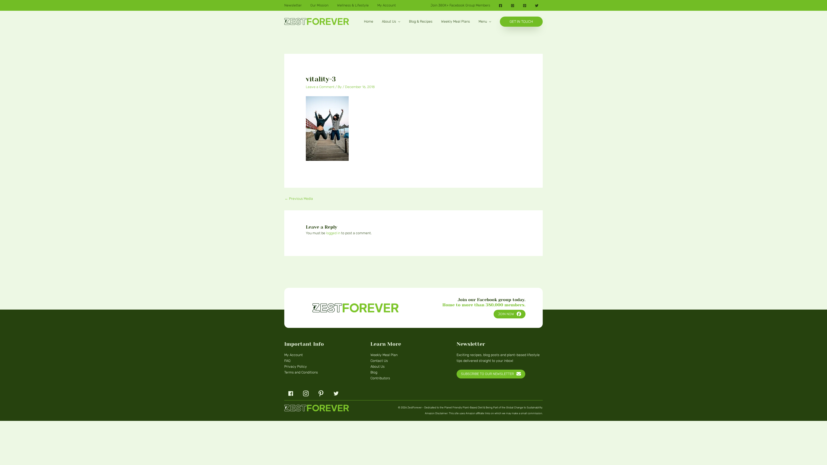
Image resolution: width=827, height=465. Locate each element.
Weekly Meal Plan (384, 355)
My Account (293, 355)
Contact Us (379, 361)
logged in (333, 233)
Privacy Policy (295, 366)
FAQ (287, 361)
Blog (373, 372)
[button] (398, 21)
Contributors (380, 378)
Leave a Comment (320, 87)
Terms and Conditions (301, 372)
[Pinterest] (524, 5)
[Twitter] (536, 5)
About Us (377, 366)
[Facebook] (500, 5)
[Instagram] (512, 5)
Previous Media (299, 199)
